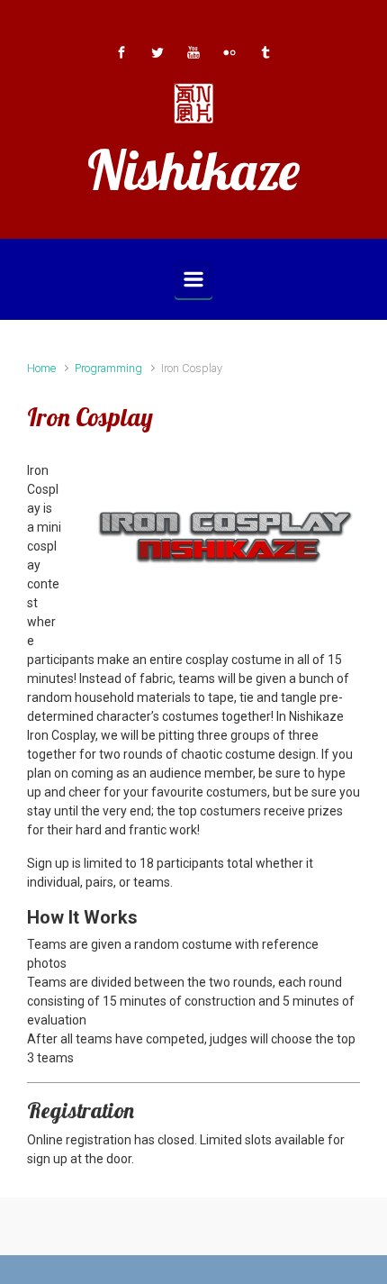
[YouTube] (193, 52)
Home (41, 368)
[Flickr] (229, 52)
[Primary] (193, 279)
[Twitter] (157, 52)
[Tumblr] (265, 52)
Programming (108, 368)
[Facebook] (121, 52)
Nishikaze (193, 170)
